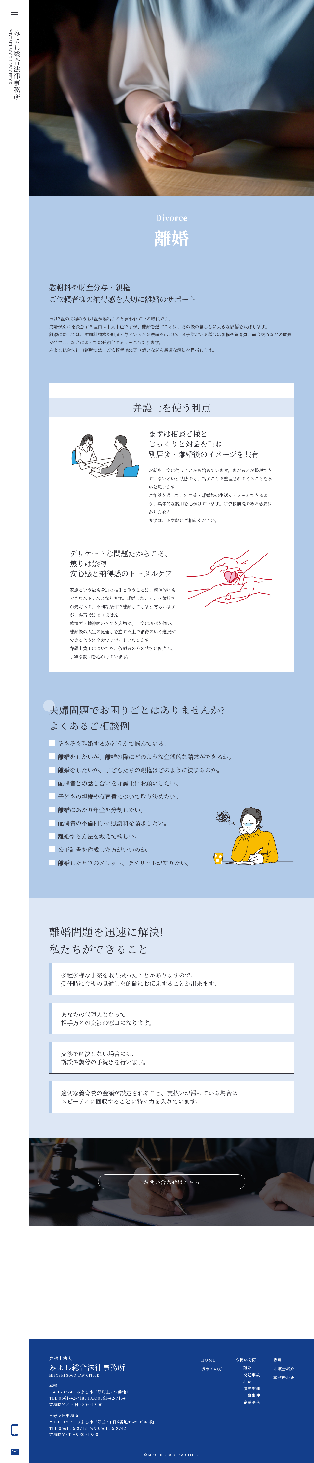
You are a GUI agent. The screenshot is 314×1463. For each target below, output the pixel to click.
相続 (247, 1381)
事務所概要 (283, 1377)
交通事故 (251, 1375)
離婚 (247, 1368)
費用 (277, 1360)
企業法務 (251, 1402)
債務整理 (251, 1388)
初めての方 (211, 1369)
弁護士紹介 (283, 1369)
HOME (208, 1360)
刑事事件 (251, 1395)
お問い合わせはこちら (171, 1182)
